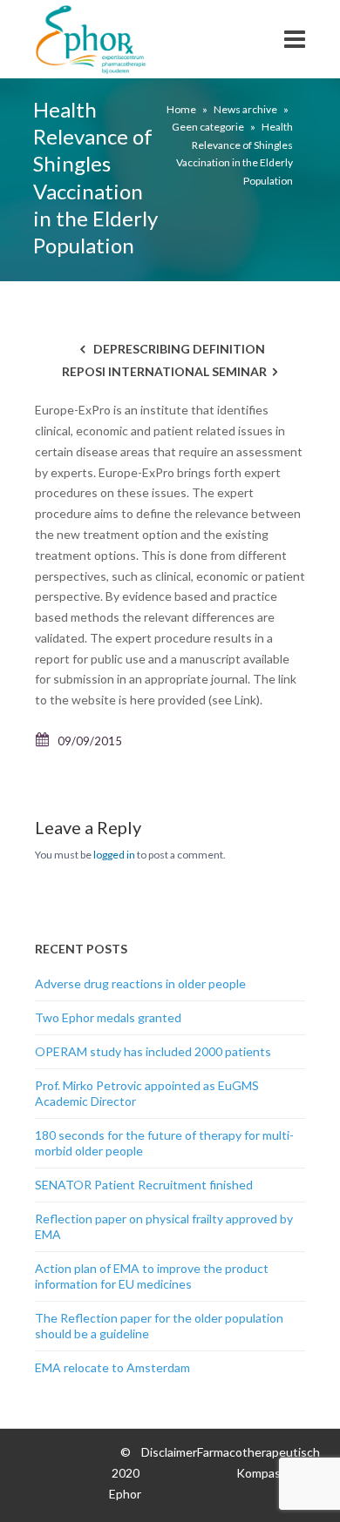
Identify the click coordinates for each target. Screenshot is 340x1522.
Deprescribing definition (179, 348)
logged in (114, 854)
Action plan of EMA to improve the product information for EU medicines (152, 1276)
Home (181, 109)
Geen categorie (208, 126)
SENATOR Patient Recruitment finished (144, 1184)
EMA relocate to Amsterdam (112, 1367)
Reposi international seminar (164, 371)
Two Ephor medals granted (108, 1017)
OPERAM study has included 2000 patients (153, 1051)
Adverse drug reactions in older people (140, 983)
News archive (245, 109)
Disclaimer (169, 1452)
